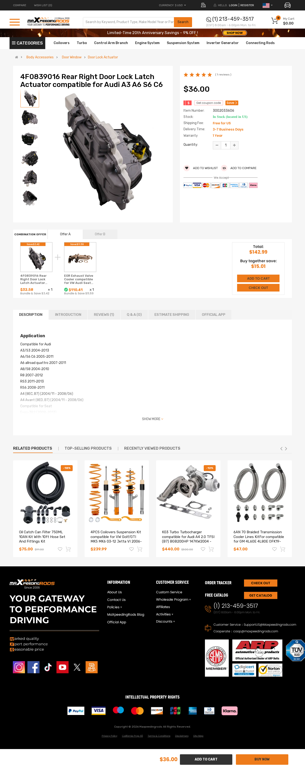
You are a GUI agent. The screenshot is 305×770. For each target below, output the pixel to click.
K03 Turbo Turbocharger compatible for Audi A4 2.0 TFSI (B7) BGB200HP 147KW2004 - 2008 (188, 539)
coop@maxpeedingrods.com (255, 631)
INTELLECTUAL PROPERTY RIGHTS (152, 697)
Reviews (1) (104, 314)
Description (30, 314)
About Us (114, 592)
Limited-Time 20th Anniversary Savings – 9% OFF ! (152, 32)
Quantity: (190, 145)
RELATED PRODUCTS (32, 448)
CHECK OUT (260, 583)
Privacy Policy (109, 736)
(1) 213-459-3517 (233, 19)
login (233, 5)
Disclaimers (181, 736)
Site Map (198, 736)
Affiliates (163, 606)
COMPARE (19, 5)
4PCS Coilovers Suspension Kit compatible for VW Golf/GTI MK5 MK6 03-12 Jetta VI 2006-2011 (116, 539)
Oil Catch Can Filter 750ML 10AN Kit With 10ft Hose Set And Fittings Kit (42, 537)
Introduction (68, 314)
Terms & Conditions (159, 736)
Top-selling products (88, 448)
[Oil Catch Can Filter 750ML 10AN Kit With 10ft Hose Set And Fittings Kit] (45, 492)
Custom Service (169, 592)
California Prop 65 (132, 736)
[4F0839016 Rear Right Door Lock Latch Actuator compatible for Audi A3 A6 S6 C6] (29, 98)
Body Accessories (40, 57)
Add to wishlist (205, 168)
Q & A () (134, 314)
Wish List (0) (43, 5)
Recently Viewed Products (152, 448)
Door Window (71, 57)
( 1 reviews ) (223, 74)
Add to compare (243, 168)
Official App (213, 314)
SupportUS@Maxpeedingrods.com (270, 624)
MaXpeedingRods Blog (125, 614)
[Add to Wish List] (60, 549)
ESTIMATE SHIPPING (171, 314)
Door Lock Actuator (103, 57)
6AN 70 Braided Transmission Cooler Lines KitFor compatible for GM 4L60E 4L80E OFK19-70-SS (259, 539)
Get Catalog (260, 595)
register (247, 5)
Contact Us (116, 599)
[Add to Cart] (68, 549)
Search (183, 22)
